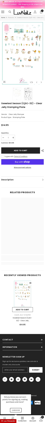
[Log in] (35, 11)
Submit (36, 370)
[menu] (2, 11)
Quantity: (5, 133)
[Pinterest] (18, 379)
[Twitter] (38, 379)
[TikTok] (24, 379)
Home (3, 17)
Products (11, 17)
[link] (22, 259)
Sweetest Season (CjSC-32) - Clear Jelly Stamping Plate (22, 319)
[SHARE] (42, 151)
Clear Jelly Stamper (16, 114)
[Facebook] (4, 379)
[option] (22, 53)
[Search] (9, 11)
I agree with (9, 156)
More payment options (22, 167)
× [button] (29, 393)
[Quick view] (30, 283)
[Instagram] (11, 379)
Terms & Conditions (20, 156)
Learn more (16, 410)
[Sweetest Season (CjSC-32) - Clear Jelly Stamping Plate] (22, 293)
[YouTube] (31, 379)
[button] (36, 82)
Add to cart (20, 150)
